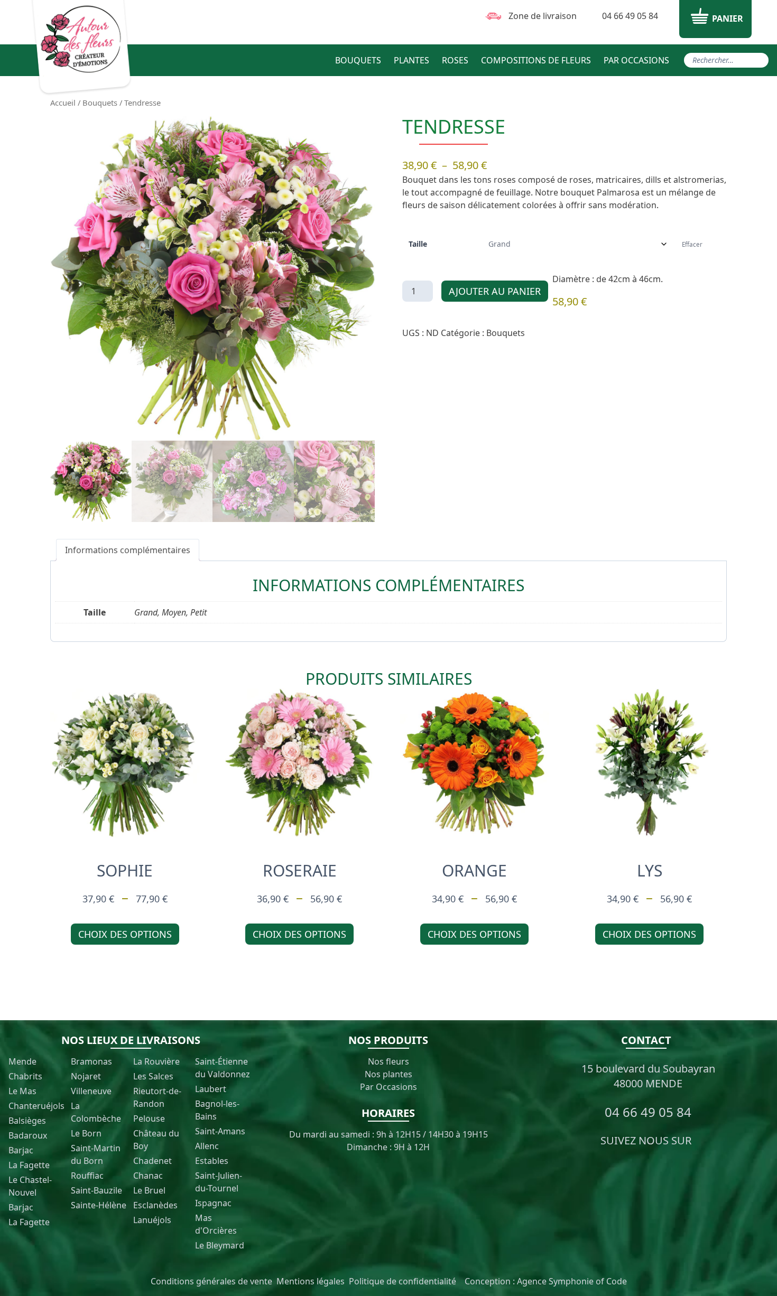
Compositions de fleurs (536, 60)
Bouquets (358, 60)
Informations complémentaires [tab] (127, 550)
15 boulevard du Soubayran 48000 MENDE (648, 1075)
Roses (455, 60)
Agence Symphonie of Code (572, 1281)
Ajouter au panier (495, 291)
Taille (418, 244)
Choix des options (125, 934)
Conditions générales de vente (211, 1281)
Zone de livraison (542, 16)
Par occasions (636, 60)
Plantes (411, 60)
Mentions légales (310, 1281)
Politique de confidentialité (402, 1281)
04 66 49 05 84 (630, 16)
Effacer (692, 244)
